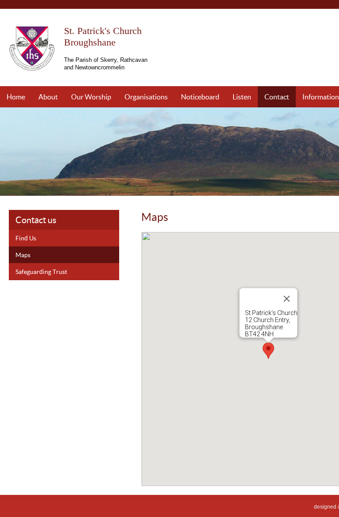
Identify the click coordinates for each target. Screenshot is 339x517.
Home (16, 96)
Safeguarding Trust (41, 271)
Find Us (25, 238)
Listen (242, 96)
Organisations (146, 96)
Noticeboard (200, 96)
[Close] (286, 298)
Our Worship (91, 96)
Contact (276, 96)
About (48, 96)
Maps (22, 254)
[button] (268, 350)
